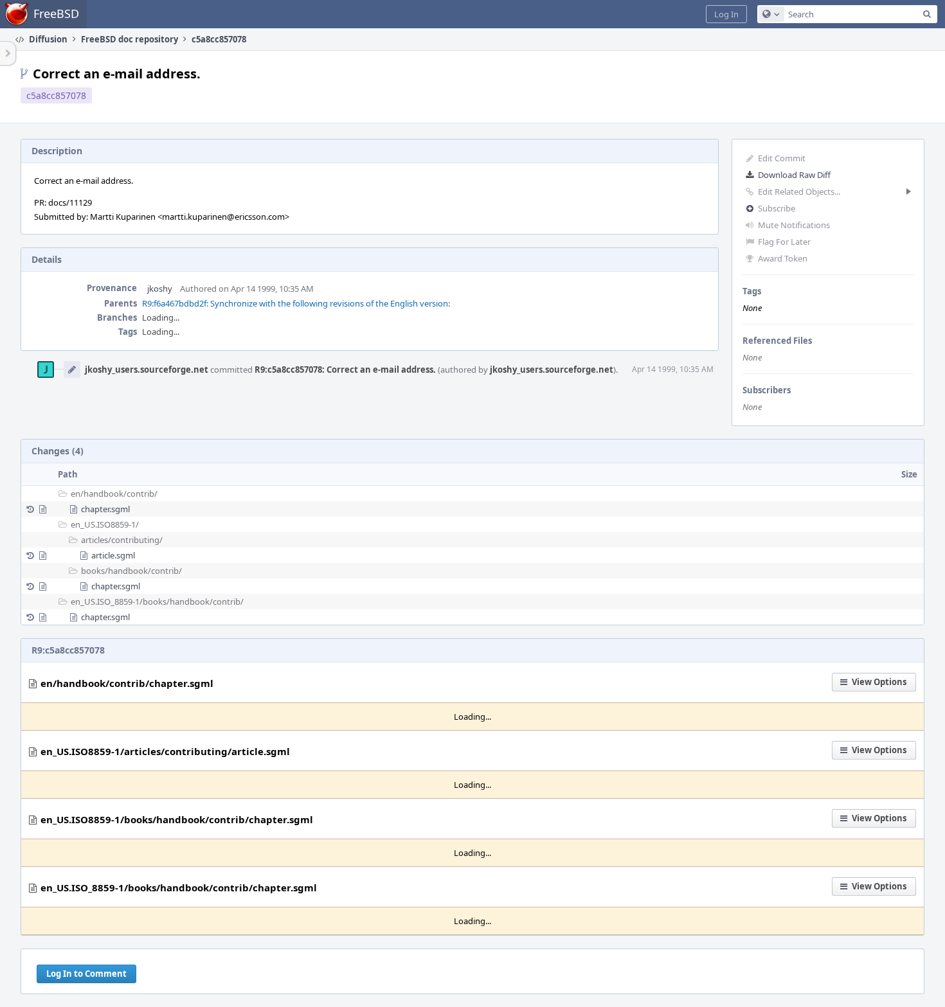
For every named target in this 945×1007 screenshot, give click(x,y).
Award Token (782, 258)
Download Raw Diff (794, 175)
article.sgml (113, 555)
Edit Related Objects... (799, 191)
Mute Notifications (794, 225)
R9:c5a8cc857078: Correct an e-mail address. (345, 369)
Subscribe (776, 208)
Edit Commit (782, 158)
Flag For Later (784, 241)
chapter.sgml (105, 509)
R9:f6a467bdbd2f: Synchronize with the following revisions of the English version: (296, 303)
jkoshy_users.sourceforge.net (146, 369)
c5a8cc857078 (56, 95)
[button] (726, 14)
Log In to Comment (86, 973)
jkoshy (159, 288)
